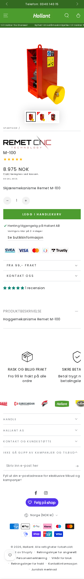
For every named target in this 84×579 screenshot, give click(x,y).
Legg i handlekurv (42, 214)
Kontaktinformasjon (62, 563)
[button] (66, 15)
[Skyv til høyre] (76, 4)
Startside (10, 127)
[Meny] (5, 15)
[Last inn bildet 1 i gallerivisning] (31, 117)
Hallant (28, 547)
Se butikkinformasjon (25, 237)
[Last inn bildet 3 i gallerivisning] (53, 117)
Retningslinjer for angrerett (57, 552)
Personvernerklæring (32, 558)
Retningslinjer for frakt (27, 563)
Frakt (6, 174)
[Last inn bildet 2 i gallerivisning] (42, 117)
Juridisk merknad (44, 569)
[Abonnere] (78, 466)
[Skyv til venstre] (7, 4)
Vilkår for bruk (62, 558)
